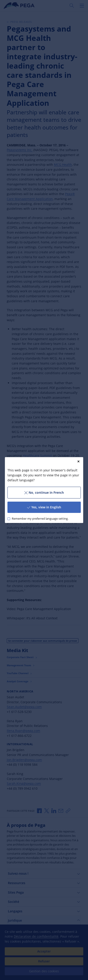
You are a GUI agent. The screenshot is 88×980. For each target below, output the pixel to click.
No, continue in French (46, 492)
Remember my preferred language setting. (40, 519)
